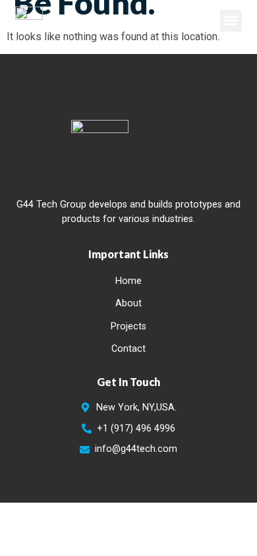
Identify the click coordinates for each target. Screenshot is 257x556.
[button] (231, 21)
